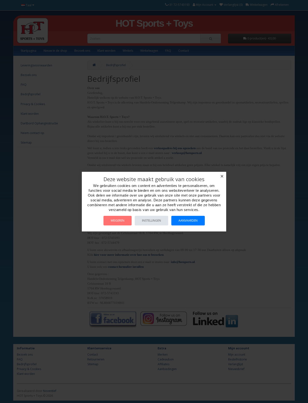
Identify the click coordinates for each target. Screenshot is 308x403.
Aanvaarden (188, 220)
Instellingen (151, 220)
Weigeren (117, 220)
